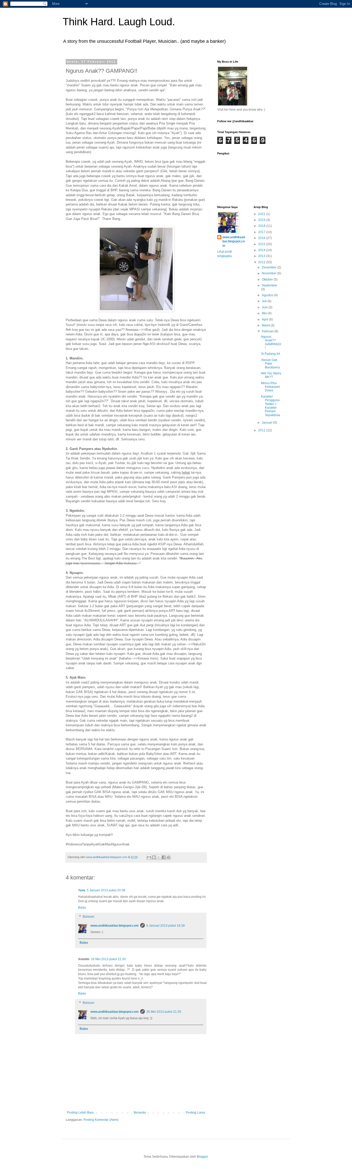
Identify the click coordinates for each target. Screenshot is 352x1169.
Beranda (140, 1112)
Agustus (268, 295)
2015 (262, 244)
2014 (262, 250)
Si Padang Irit (270, 354)
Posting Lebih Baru (80, 1112)
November (269, 273)
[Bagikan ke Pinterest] (168, 857)
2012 (262, 262)
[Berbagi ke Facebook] (163, 857)
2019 (262, 220)
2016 (262, 238)
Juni (265, 307)
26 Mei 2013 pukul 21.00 (108, 959)
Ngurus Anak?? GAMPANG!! (271, 342)
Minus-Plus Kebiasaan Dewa (270, 386)
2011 (262, 430)
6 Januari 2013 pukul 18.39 (165, 925)
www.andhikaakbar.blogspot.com (114, 925)
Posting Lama (195, 1112)
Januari (267, 422)
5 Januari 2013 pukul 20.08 (106, 890)
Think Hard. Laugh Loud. (119, 21)
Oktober (268, 279)
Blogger (202, 1156)
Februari (268, 331)
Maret (266, 325)
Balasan (88, 917)
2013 (262, 256)
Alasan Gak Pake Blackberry (270, 363)
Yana (81, 890)
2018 (262, 226)
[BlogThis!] (153, 857)
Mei (265, 313)
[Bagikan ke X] (158, 857)
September (269, 285)
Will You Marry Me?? (271, 375)
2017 (262, 232)
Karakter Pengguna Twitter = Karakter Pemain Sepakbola (270, 406)
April (265, 319)
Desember (269, 267)
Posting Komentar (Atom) (101, 1120)
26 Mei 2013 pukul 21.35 (163, 1012)
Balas (82, 907)
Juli (264, 301)
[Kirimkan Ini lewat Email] (149, 857)
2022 (262, 214)
